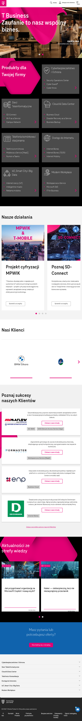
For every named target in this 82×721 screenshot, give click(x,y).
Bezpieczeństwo (46, 713)
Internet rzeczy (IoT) (14, 183)
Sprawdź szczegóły (15, 304)
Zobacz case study (52, 423)
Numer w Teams (13, 156)
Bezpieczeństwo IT (49, 611)
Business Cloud (53, 115)
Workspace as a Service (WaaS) (39, 458)
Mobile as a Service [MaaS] (17, 153)
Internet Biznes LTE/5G (56, 153)
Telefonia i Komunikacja (10, 676)
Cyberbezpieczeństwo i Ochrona (13, 662)
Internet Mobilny (53, 156)
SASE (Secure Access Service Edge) (50, 429)
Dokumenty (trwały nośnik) (57, 715)
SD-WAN (31, 429)
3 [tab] (42, 313)
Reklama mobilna (13, 191)
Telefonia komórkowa (15, 149)
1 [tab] (39, 54)
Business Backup (53, 122)
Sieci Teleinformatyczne (10, 667)
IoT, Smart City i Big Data (11, 686)
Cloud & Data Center (9, 672)
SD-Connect (11, 115)
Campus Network (13, 122)
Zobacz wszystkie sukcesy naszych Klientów (41, 527)
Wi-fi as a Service (13, 118)
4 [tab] (46, 313)
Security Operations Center (58, 81)
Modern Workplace (8, 690)
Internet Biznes (53, 149)
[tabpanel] (41, 32)
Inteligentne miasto (14, 187)
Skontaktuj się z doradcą (41, 645)
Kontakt (11, 713)
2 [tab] (42, 54)
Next (78, 362)
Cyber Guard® (52, 84)
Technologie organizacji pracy (11, 610)
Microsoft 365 (52, 187)
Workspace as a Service (56, 183)
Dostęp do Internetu (9, 681)
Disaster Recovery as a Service (59, 118)
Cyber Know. (52, 88)
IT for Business (53, 191)
